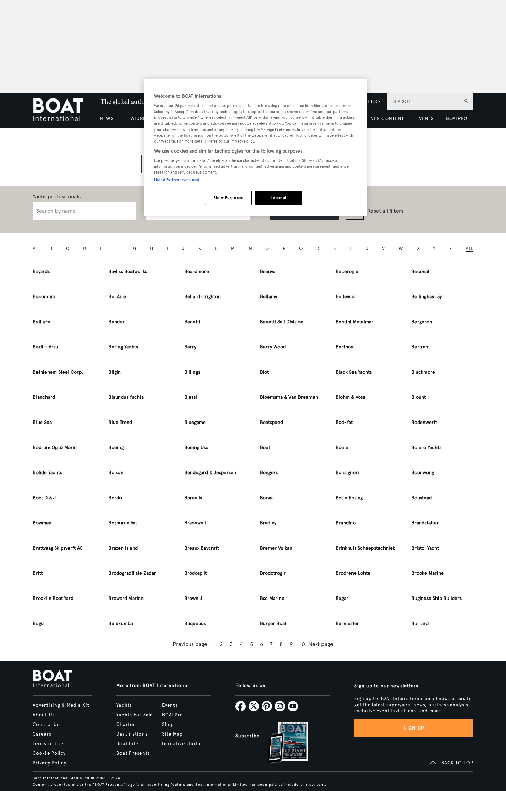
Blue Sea (42, 422)
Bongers (269, 473)
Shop (168, 724)
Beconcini (44, 297)
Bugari (343, 598)
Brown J (193, 598)
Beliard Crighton (202, 297)
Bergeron (421, 322)
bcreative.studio (182, 744)
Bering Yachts (123, 347)
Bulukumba (120, 623)
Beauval (268, 271)
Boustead (421, 498)
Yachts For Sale (134, 715)
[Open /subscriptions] (282, 743)
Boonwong (422, 473)
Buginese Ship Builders (436, 598)
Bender (116, 322)
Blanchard (44, 397)
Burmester (347, 623)
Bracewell (195, 523)
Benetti (192, 322)
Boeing (116, 447)
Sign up (413, 728)
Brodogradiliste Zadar (132, 573)
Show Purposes (228, 197)
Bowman (42, 523)
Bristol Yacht (425, 548)
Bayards (41, 271)
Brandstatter (425, 523)
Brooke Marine (427, 573)
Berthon (345, 347)
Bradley (268, 523)
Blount (418, 397)
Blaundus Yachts (126, 397)
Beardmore (196, 271)
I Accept (279, 197)
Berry (190, 347)
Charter (125, 724)
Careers (42, 734)
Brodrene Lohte (353, 573)
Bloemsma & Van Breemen (289, 397)
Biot (264, 372)
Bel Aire (117, 297)
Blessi (190, 397)
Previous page (190, 644)
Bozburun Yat (122, 523)
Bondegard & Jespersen (210, 473)
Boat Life (127, 744)
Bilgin (114, 372)
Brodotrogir (273, 573)
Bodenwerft (424, 422)
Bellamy (268, 297)
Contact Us (46, 724)
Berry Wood (273, 347)
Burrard (420, 623)
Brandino (346, 523)
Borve (266, 498)
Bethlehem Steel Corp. (58, 372)
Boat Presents (133, 753)
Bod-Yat (344, 422)
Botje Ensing (349, 498)
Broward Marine (126, 598)
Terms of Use (48, 744)
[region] (255, 147)
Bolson (115, 473)
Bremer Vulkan (276, 548)
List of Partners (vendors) (176, 179)
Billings (192, 372)
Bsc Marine (272, 598)
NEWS (106, 119)
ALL (469, 248)
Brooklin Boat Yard (53, 598)
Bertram (420, 347)
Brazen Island (123, 548)
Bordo (115, 498)
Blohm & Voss (350, 397)
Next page (320, 644)
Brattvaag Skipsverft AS (57, 548)
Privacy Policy (49, 763)
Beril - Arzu (45, 347)
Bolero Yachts (426, 447)
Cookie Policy (49, 753)
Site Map (172, 734)
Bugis (38, 623)
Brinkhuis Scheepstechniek (365, 548)
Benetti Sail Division (281, 322)
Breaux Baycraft (201, 548)
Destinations (131, 734)
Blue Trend (120, 422)
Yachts (124, 705)
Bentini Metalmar (354, 322)
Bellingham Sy (426, 297)
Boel (265, 447)
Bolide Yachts (47, 473)
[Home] (63, 110)
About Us (44, 715)
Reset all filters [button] (385, 211)
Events (170, 705)
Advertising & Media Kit (61, 705)
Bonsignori (347, 473)
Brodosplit (195, 573)
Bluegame (195, 422)
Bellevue (345, 297)
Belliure (41, 322)
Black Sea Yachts (354, 372)
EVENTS (425, 119)
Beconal (420, 271)
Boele (342, 447)
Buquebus (195, 623)
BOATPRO (456, 119)
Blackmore (423, 372)
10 (302, 644)
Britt (38, 573)
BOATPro (172, 715)
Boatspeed (271, 422)
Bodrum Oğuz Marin (55, 447)
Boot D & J (44, 498)
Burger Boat (273, 623)
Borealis (193, 498)
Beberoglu (347, 271)
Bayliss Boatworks (127, 271)
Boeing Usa (196, 447)
